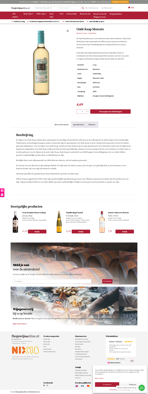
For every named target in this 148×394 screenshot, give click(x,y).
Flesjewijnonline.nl (22, 392)
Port (61, 14)
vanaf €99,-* (45, 22)
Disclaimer (78, 359)
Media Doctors (35, 392)
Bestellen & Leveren (81, 339)
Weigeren (132, 384)
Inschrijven (107, 281)
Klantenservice (93, 8)
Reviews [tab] (92, 125)
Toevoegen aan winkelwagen (110, 111)
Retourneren (79, 344)
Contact (78, 378)
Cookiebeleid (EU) (81, 354)
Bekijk (37, 232)
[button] (68, 31)
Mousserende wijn (49, 352)
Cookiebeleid (113, 390)
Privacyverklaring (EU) (82, 357)
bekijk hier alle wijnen (120, 2)
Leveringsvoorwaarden (82, 342)
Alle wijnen (15, 15)
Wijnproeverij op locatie (83, 375)
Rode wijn (28, 14)
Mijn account (108, 8)
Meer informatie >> (20, 324)
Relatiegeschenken (81, 373)
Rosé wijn (52, 15)
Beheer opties (99, 378)
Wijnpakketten (116, 14)
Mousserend (85, 14)
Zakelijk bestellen (81, 370)
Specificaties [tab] (78, 125)
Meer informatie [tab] (61, 125)
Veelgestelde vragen (82, 352)
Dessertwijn (72, 14)
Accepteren (107, 384)
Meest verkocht (99, 14)
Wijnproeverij (99, 17)
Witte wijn (40, 14)
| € (132, 7)
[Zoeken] (83, 8)
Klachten (78, 349)
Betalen (77, 347)
